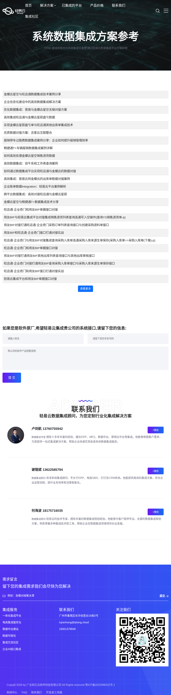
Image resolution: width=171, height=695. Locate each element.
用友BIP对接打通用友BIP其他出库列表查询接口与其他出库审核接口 (49, 255)
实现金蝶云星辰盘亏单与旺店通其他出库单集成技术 (38, 125)
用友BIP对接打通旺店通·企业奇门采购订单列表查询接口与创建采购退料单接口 (56, 225)
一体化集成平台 (12, 615)
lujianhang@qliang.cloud (74, 622)
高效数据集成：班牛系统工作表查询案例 (31, 163)
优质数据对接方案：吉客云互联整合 (28, 132)
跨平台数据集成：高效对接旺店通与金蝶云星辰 (35, 194)
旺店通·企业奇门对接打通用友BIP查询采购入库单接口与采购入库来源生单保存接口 (59, 263)
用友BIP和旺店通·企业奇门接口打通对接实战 (34, 232)
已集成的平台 (72, 5)
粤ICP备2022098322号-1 (100, 684)
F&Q (24, 692)
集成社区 (31, 16)
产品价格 (97, 5)
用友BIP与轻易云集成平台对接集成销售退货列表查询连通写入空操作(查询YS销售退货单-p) (65, 217)
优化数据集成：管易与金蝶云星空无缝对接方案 (35, 109)
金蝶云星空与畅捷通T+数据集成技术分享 (31, 202)
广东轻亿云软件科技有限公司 (44, 684)
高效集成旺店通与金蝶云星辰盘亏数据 (29, 117)
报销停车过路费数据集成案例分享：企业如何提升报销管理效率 (46, 140)
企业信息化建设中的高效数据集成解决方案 (32, 102)
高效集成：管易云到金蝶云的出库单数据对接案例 (37, 179)
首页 (28, 5)
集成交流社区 (11, 642)
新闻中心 (12, 692)
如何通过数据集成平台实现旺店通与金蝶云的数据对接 (40, 171)
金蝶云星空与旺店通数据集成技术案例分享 (32, 94)
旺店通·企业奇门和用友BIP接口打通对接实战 (34, 271)
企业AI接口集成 (12, 649)
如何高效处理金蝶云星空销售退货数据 (29, 155)
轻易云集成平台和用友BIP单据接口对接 (30, 279)
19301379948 (67, 629)
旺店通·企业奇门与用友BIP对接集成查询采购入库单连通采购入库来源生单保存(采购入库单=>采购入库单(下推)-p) (79, 240)
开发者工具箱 (54, 692)
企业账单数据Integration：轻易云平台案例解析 (35, 186)
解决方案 (46, 5)
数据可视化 (9, 635)
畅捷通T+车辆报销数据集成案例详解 (28, 148)
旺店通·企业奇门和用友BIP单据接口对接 (31, 209)
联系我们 (118, 5)
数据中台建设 (11, 629)
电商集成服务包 (12, 622)
